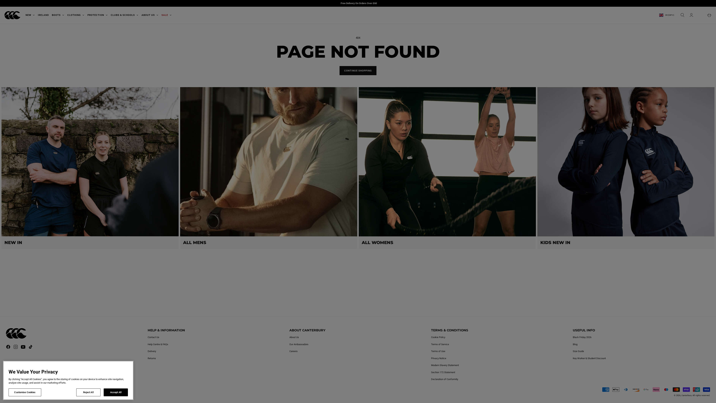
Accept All (115, 392)
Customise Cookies (24, 392)
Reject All (88, 392)
